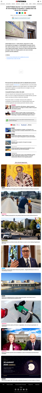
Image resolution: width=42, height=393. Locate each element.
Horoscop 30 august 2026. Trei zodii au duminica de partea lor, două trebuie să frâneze (21, 380)
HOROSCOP (3, 378)
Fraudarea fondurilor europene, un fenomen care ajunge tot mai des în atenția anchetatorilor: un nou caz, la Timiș (23, 130)
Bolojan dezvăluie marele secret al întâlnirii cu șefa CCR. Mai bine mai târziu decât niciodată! (20, 353)
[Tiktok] (21, 389)
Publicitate (37, 384)
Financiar (18, 3)
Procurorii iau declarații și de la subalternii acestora (18, 57)
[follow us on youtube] (13, 125)
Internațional (4, 240)
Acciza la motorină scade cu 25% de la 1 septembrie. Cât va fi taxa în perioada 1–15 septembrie (20, 325)
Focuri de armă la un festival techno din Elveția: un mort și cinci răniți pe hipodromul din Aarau (21, 243)
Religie (3, 187)
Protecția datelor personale (20, 384)
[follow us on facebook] (24, 125)
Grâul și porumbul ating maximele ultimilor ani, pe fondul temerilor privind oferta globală (22, 149)
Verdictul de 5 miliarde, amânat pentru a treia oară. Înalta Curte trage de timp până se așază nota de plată (23, 136)
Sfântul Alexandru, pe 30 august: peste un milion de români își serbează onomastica (20, 188)
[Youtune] (24, 389)
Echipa (21, 387)
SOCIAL (27, 3)
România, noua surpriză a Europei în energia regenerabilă (21, 143)
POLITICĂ (13, 3)
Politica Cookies (10, 384)
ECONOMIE (23, 3)
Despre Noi (30, 384)
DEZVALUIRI (3, 3)
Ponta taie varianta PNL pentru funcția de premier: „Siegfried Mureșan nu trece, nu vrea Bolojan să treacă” (20, 270)
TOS (3, 384)
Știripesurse (16, 84)
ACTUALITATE (8, 3)
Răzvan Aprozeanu (24, 15)
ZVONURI (34, 3)
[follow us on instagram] (18, 125)
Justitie (30, 15)
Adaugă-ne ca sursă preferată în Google (22, 18)
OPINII (30, 3)
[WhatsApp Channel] (26, 389)
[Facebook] (15, 389)
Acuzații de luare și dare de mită (13, 58)
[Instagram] (18, 389)
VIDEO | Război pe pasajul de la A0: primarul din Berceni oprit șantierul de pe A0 (19, 215)
